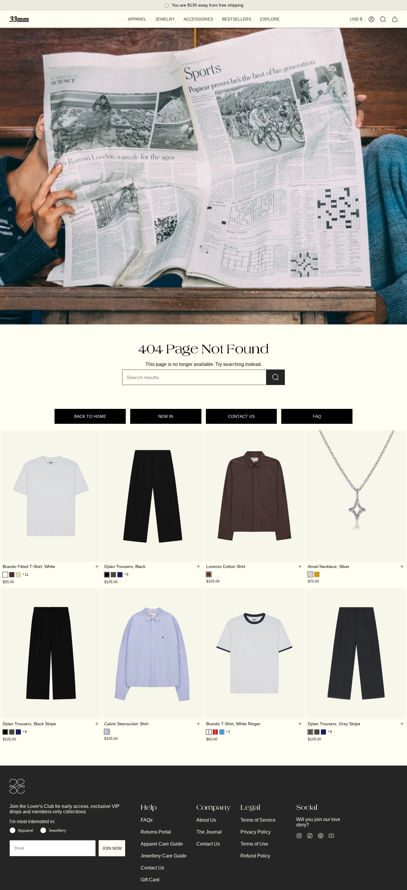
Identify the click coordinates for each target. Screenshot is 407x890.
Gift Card (150, 879)
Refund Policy (255, 855)
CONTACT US (241, 416)
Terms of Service (258, 820)
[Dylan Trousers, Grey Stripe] (356, 653)
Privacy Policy (255, 831)
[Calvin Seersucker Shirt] (152, 653)
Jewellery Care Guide (164, 855)
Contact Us (152, 867)
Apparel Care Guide (162, 843)
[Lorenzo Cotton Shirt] (254, 496)
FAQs (147, 820)
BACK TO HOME (90, 416)
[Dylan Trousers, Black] (152, 496)
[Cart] (395, 19)
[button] (137, 19)
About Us (206, 820)
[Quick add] (96, 566)
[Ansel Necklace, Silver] (356, 496)
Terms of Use (254, 843)
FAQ (317, 416)
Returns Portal (156, 831)
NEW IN (165, 416)
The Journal (209, 831)
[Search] (275, 377)
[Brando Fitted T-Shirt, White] (51, 496)
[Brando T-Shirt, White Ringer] (254, 653)
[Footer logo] (17, 786)
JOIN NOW (112, 848)
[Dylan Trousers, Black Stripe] (51, 653)
